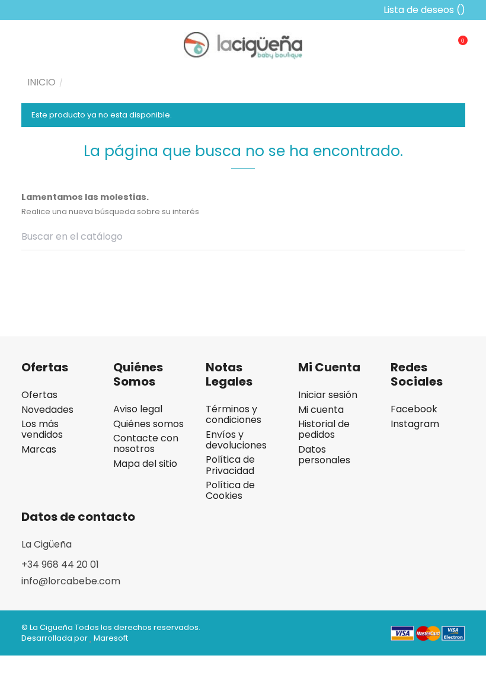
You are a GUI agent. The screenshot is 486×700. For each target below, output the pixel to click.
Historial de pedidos (324, 429)
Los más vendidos (42, 429)
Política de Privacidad (230, 465)
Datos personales (324, 455)
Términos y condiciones (233, 414)
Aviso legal (137, 409)
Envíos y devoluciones (236, 440)
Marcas (38, 449)
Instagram (415, 424)
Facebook (414, 409)
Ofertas (39, 395)
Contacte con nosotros (145, 443)
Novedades (47, 410)
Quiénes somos (148, 424)
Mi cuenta (321, 410)
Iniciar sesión (327, 395)
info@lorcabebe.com (70, 581)
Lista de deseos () (423, 10)
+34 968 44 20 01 (60, 564)
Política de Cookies (230, 490)
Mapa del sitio (145, 464)
